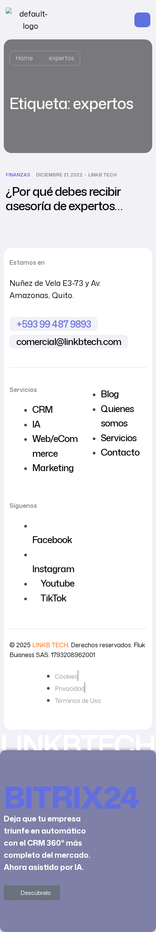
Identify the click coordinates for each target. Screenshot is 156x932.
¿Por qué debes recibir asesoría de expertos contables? (63, 205)
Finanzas (18, 175)
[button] (32, 892)
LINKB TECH (102, 175)
